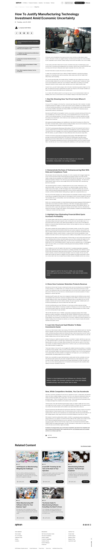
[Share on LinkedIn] (27, 33)
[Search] (62, 3)
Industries (41, 2)
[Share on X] (24, 33)
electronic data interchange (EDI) (61, 190)
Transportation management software (72, 312)
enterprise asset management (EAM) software (80, 202)
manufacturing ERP (49, 421)
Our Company (47, 2)
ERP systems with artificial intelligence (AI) (54, 122)
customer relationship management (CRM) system (55, 240)
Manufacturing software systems (71, 176)
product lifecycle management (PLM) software (64, 135)
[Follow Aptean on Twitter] (86, 524)
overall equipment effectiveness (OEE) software (61, 128)
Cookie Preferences (33, 548)
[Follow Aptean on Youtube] (90, 524)
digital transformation (59, 423)
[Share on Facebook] (20, 33)
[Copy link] (16, 33)
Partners (52, 2)
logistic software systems (81, 203)
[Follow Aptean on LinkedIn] (88, 524)
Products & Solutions (33, 2)
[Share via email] (31, 33)
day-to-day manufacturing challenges (73, 179)
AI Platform (25, 2)
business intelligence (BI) (62, 228)
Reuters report (86, 64)
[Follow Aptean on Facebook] (83, 524)
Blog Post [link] (37, 7)
